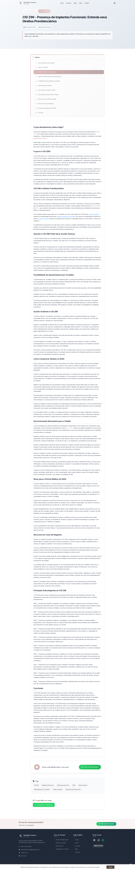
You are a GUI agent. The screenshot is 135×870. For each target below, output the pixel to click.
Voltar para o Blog (30, 11)
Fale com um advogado (107, 823)
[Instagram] (98, 840)
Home (62, 3)
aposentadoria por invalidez (66, 216)
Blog (80, 3)
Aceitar (110, 867)
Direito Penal (59, 846)
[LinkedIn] (94, 840)
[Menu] (114, 3)
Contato (87, 3)
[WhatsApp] (103, 840)
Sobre (75, 3)
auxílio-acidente (44, 218)
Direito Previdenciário (62, 839)
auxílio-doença (94, 214)
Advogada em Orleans (62, 849)
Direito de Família (61, 843)
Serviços (68, 3)
